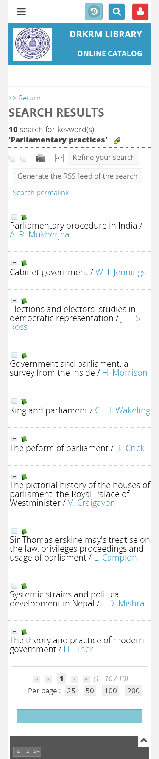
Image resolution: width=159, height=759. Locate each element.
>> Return (24, 98)
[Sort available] (59, 157)
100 (110, 690)
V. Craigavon (91, 502)
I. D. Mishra (123, 603)
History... (93, 11)
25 (71, 690)
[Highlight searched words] (117, 140)
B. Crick (130, 448)
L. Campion (115, 557)
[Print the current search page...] (41, 157)
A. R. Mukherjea (40, 234)
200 (133, 690)
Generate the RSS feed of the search (77, 176)
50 (90, 690)
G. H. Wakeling (122, 410)
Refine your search (104, 157)
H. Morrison (125, 372)
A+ (36, 752)
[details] (14, 217)
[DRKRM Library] (32, 44)
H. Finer (78, 649)
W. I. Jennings (120, 272)
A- (19, 752)
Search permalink (41, 192)
